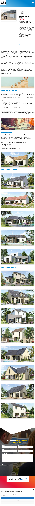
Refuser (17, 500)
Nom (19, 445)
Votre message (4, 453)
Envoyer (4, 466)
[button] (33, 489)
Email (3, 449)
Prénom (3, 445)
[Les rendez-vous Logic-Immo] (3, 2)
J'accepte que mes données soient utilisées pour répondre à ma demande (15, 464)
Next (15, 15)
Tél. (18, 449)
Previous (2, 15)
